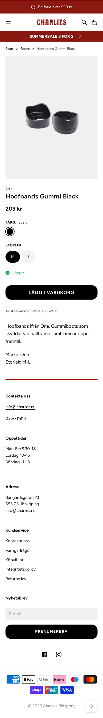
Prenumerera (51, 631)
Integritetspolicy (20, 569)
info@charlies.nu (20, 406)
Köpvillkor (14, 559)
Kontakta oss (17, 540)
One (9, 188)
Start (9, 49)
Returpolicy (15, 578)
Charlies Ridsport (58, 705)
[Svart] (10, 231)
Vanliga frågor (18, 550)
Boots (25, 49)
